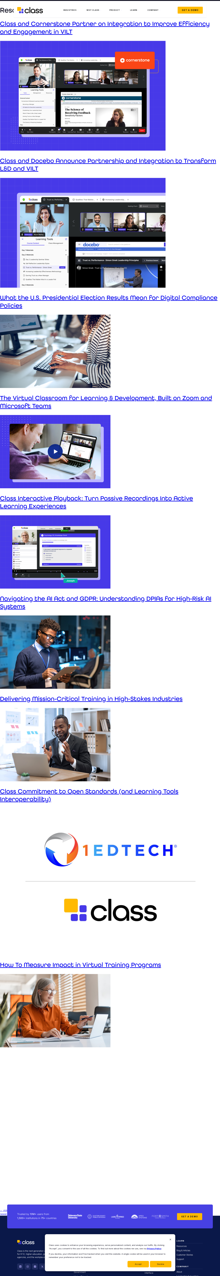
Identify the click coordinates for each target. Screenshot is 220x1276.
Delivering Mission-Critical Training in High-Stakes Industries (91, 698)
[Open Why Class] (100, 10)
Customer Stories (184, 1254)
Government (80, 1272)
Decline (160, 1264)
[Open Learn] (138, 10)
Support (180, 1259)
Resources (181, 1246)
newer (5, 1213)
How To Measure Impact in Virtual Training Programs (80, 964)
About (179, 1271)
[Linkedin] (20, 1266)
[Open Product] (121, 10)
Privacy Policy (154, 1248)
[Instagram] (28, 1266)
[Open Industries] (77, 10)
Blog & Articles (183, 1250)
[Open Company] (159, 10)
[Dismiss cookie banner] (170, 1240)
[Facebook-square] (35, 1266)
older (4, 1210)
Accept (138, 1264)
